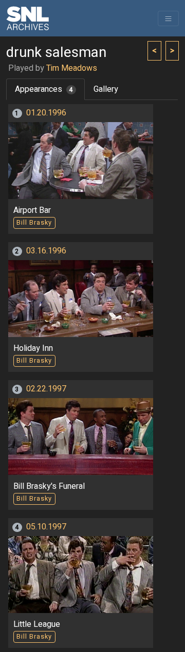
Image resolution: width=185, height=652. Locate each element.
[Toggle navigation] (168, 18)
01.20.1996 (46, 113)
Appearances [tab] (44, 89)
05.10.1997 (46, 527)
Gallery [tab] (106, 89)
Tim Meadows (71, 68)
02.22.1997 (46, 389)
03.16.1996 (46, 251)
